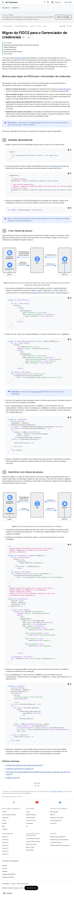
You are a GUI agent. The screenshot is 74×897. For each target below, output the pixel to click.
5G (27, 826)
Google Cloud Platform (9, 874)
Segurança (5, 817)
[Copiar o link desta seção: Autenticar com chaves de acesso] (45, 472)
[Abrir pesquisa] (44, 2)
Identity (15, 8)
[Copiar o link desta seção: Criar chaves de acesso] (34, 231)
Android (4, 812)
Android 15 (5, 842)
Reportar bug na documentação (59, 839)
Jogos (28, 812)
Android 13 (5, 848)
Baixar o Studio (30, 847)
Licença (13, 883)
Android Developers (7, 26)
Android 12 (5, 851)
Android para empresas (9, 814)
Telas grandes (54, 812)
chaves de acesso (20, 58)
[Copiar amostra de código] (71, 150)
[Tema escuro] (68, 150)
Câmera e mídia (30, 820)
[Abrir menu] (3, 2)
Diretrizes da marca (23, 883)
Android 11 (5, 854)
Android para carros (56, 820)
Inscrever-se (31, 888)
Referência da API (31, 844)
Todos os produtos (8, 877)
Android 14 (5, 845)
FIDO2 (32, 64)
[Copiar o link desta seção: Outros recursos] (21, 761)
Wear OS (52, 814)
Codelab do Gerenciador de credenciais (18, 769)
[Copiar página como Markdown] (29, 37)
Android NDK (30, 850)
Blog (3, 826)
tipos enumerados (36, 392)
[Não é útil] (70, 26)
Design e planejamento (21, 26)
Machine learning (31, 814)
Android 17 (5, 836)
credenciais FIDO (36, 122)
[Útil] (67, 26)
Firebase (4, 871)
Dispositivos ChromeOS (56, 817)
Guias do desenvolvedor (33, 841)
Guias (44, 26)
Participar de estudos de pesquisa (59, 845)
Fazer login (68, 2)
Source (4, 820)
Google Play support (56, 842)
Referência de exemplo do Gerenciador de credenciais (23, 765)
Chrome (4, 868)
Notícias (4, 823)
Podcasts (4, 829)
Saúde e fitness (30, 817)
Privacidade (29, 823)
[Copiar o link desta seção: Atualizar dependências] (34, 140)
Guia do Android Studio (33, 838)
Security (5, 8)
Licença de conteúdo (56, 791)
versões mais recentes (58, 166)
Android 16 (5, 839)
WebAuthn (34, 293)
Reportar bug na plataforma (58, 836)
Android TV (53, 823)
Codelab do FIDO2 (12, 778)
